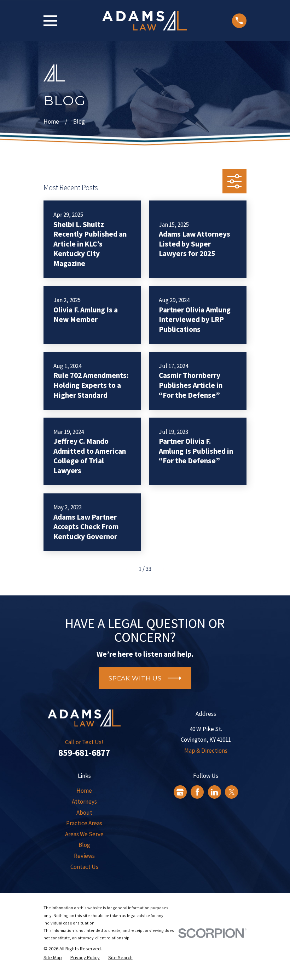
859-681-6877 (84, 752)
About (84, 812)
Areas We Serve (84, 834)
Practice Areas (84, 823)
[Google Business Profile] (180, 792)
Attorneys (84, 801)
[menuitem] (53, 957)
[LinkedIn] (214, 792)
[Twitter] (231, 792)
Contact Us (84, 867)
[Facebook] (197, 792)
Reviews (84, 856)
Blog (84, 845)
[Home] (144, 20)
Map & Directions (205, 750)
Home (84, 790)
